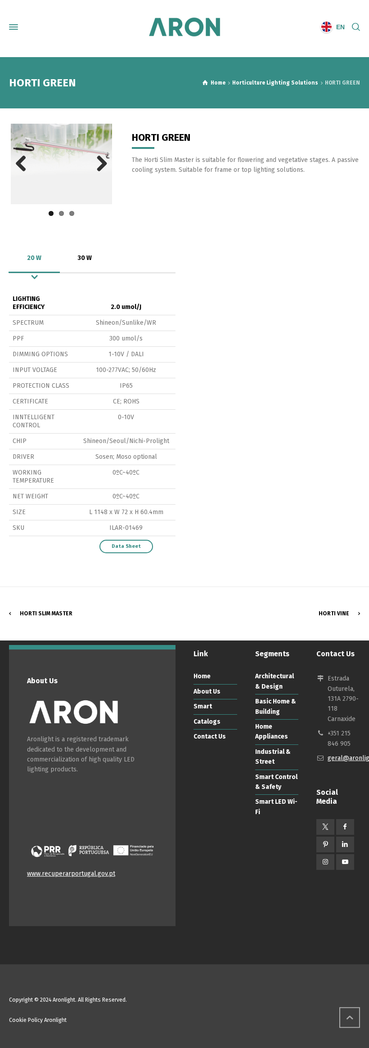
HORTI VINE (334, 613)
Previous (24, 164)
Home (202, 676)
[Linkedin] (345, 844)
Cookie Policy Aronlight (38, 1020)
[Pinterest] (325, 844)
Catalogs (207, 722)
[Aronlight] (184, 27)
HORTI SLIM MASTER (46, 613)
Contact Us (210, 736)
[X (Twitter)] (325, 827)
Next (99, 164)
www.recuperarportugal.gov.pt (71, 874)
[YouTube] (345, 862)
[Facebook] (345, 827)
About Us (207, 691)
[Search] (354, 27)
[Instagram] (325, 862)
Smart (203, 706)
